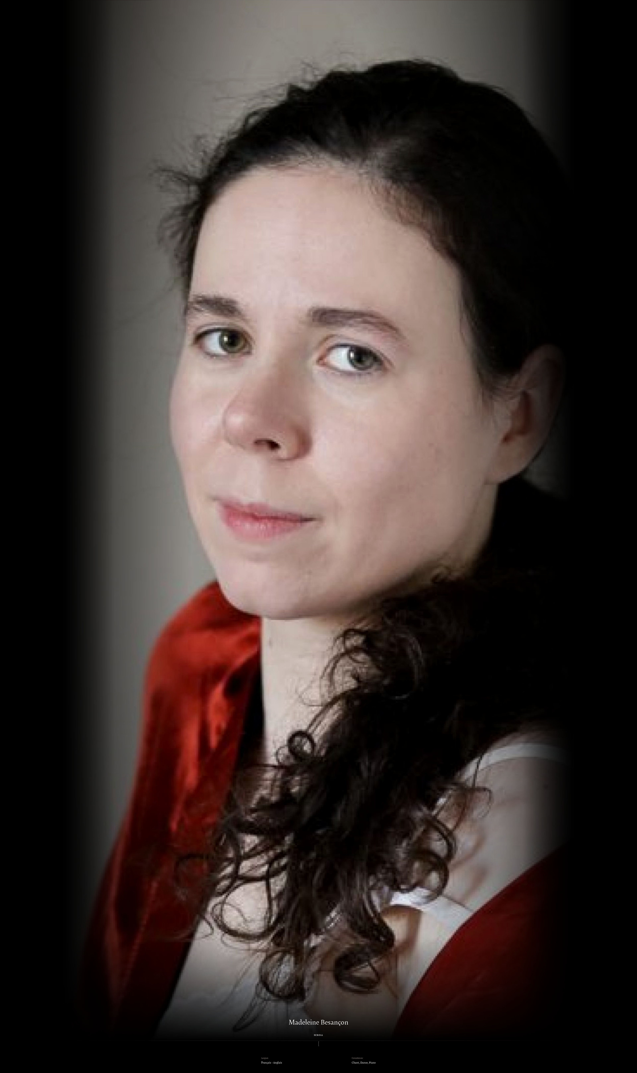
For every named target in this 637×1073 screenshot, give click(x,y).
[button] (74, 520)
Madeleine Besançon (318, 1022)
